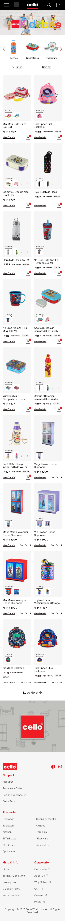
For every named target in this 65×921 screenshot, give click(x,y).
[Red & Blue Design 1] (8, 591)
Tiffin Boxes (9, 838)
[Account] (16, 4)
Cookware (9, 845)
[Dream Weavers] (16, 455)
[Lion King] (16, 251)
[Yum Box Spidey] (8, 387)
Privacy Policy (11, 882)
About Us (8, 781)
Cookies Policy (11, 888)
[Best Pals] (39, 319)
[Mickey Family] (39, 183)
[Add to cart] (28, 137)
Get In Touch (10, 801)
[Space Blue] (39, 659)
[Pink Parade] (16, 183)
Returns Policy (11, 895)
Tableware (9, 825)
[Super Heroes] (47, 183)
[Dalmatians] (8, 251)
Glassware (42, 838)
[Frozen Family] (47, 591)
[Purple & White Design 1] (39, 523)
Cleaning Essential (46, 818)
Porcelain (41, 831)
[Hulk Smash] (47, 387)
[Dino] (8, 659)
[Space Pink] (39, 115)
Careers (38, 895)
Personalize (42, 845)
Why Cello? (40, 882)
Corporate (40, 869)
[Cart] (59, 5)
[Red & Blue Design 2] (16, 591)
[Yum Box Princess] (16, 387)
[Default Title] (39, 455)
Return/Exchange (13, 794)
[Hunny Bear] (8, 183)
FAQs (6, 869)
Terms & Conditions (14, 875)
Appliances (9, 851)
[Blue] (16, 115)
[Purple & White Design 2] (47, 523)
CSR (36, 888)
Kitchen (7, 831)
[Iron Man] (39, 387)
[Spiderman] (39, 251)
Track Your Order (12, 788)
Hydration (8, 818)
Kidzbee (40, 825)
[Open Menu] (6, 5)
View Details (9, 137)
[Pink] (8, 115)
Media (37, 901)
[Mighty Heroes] (39, 591)
